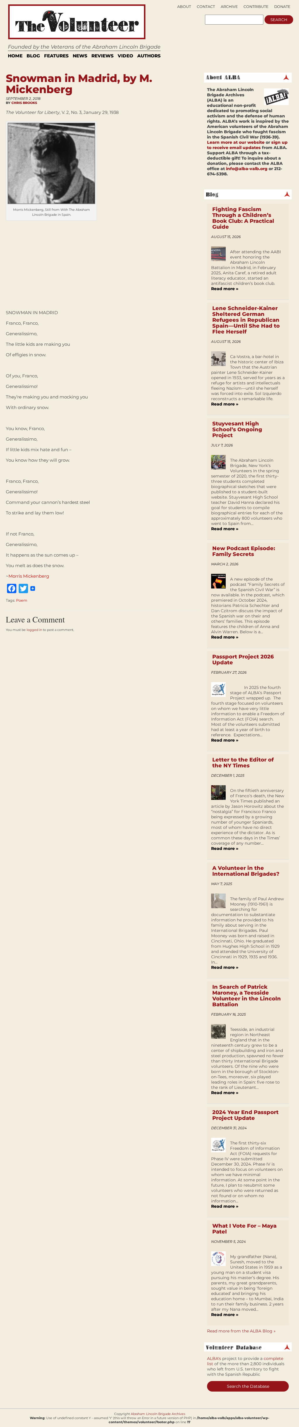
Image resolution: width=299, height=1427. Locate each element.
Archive (229, 6)
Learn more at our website (236, 142)
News (80, 56)
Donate (282, 6)
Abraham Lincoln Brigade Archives (158, 1414)
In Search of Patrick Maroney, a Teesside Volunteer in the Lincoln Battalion (246, 996)
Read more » (224, 288)
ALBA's (214, 1358)
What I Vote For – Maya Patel (244, 1229)
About (184, 6)
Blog (33, 56)
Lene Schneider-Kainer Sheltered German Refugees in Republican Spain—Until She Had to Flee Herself (246, 320)
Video (125, 56)
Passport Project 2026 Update (243, 659)
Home (15, 56)
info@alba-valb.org (246, 168)
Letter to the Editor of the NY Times (243, 763)
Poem (21, 600)
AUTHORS (149, 56)
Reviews (102, 56)
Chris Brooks (24, 103)
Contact (206, 6)
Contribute (256, 6)
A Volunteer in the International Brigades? (245, 871)
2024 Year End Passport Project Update (245, 1115)
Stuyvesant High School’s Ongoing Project (237, 429)
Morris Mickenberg (28, 576)
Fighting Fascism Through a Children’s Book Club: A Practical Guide (243, 218)
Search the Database (248, 1386)
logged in (34, 630)
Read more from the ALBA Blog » (241, 1331)
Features (56, 56)
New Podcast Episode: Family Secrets (243, 551)
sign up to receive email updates (247, 145)
